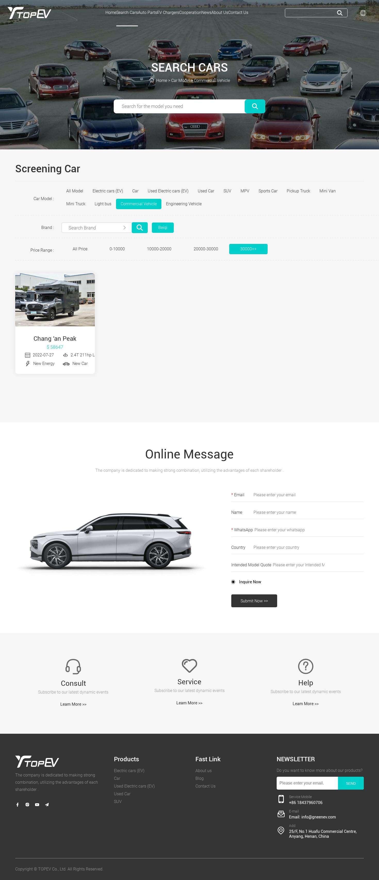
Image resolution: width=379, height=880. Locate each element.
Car (135, 191)
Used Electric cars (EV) (168, 191)
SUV (227, 191)
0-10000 (117, 248)
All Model (74, 191)
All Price (80, 248)
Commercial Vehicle (212, 80)
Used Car (206, 191)
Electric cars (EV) (108, 191)
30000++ (248, 248)
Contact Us (205, 786)
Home (161, 80)
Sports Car (268, 191)
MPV (245, 191)
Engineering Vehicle (184, 203)
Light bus (103, 203)
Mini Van (327, 191)
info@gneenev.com (318, 817)
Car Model (180, 80)
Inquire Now (250, 581)
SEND (351, 783)
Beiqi (162, 227)
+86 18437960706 (306, 802)
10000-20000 (159, 248)
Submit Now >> (254, 601)
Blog (199, 778)
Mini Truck (75, 203)
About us (203, 770)
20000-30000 (206, 248)
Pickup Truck (298, 191)
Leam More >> (73, 704)
